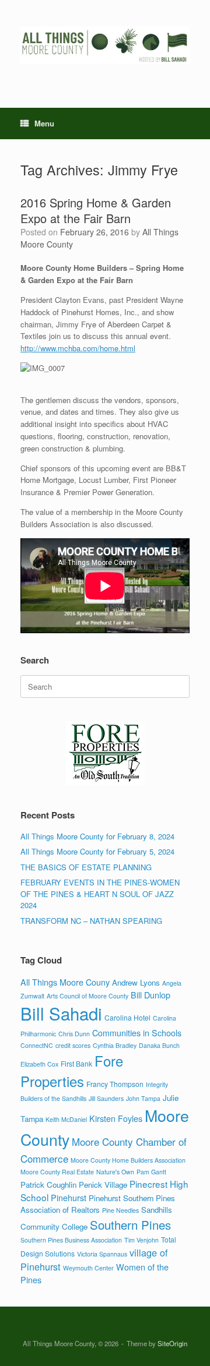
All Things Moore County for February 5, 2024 (97, 851)
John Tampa (143, 1098)
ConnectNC (36, 1045)
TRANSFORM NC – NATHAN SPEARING (91, 920)
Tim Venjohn (141, 1240)
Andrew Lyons (136, 982)
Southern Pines (130, 1224)
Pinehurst (68, 1197)
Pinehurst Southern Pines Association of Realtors (97, 1203)
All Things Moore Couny (65, 982)
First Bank (76, 1063)
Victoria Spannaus (102, 1253)
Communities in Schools (136, 1032)
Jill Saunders (106, 1098)
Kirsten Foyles (115, 1118)
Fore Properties (71, 1071)
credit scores (72, 1045)
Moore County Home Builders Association (128, 1160)
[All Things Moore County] (105, 45)
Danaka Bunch (159, 1045)
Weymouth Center (88, 1267)
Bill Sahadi (61, 1013)
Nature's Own (115, 1171)
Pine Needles (120, 1210)
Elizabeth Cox (39, 1064)
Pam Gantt (151, 1171)
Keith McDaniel (66, 1119)
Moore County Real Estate (57, 1171)
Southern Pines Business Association (71, 1240)
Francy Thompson (115, 1084)
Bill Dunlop (150, 995)
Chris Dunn (74, 1033)
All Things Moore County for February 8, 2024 (97, 836)
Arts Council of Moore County (87, 995)
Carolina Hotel (127, 1017)
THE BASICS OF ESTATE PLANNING (86, 867)
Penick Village (103, 1184)
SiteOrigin (172, 1343)
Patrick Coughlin (48, 1184)
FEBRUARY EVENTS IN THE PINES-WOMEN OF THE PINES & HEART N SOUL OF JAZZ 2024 (100, 893)
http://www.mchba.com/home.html (77, 348)
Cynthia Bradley (114, 1045)
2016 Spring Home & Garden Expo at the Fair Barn (95, 210)
